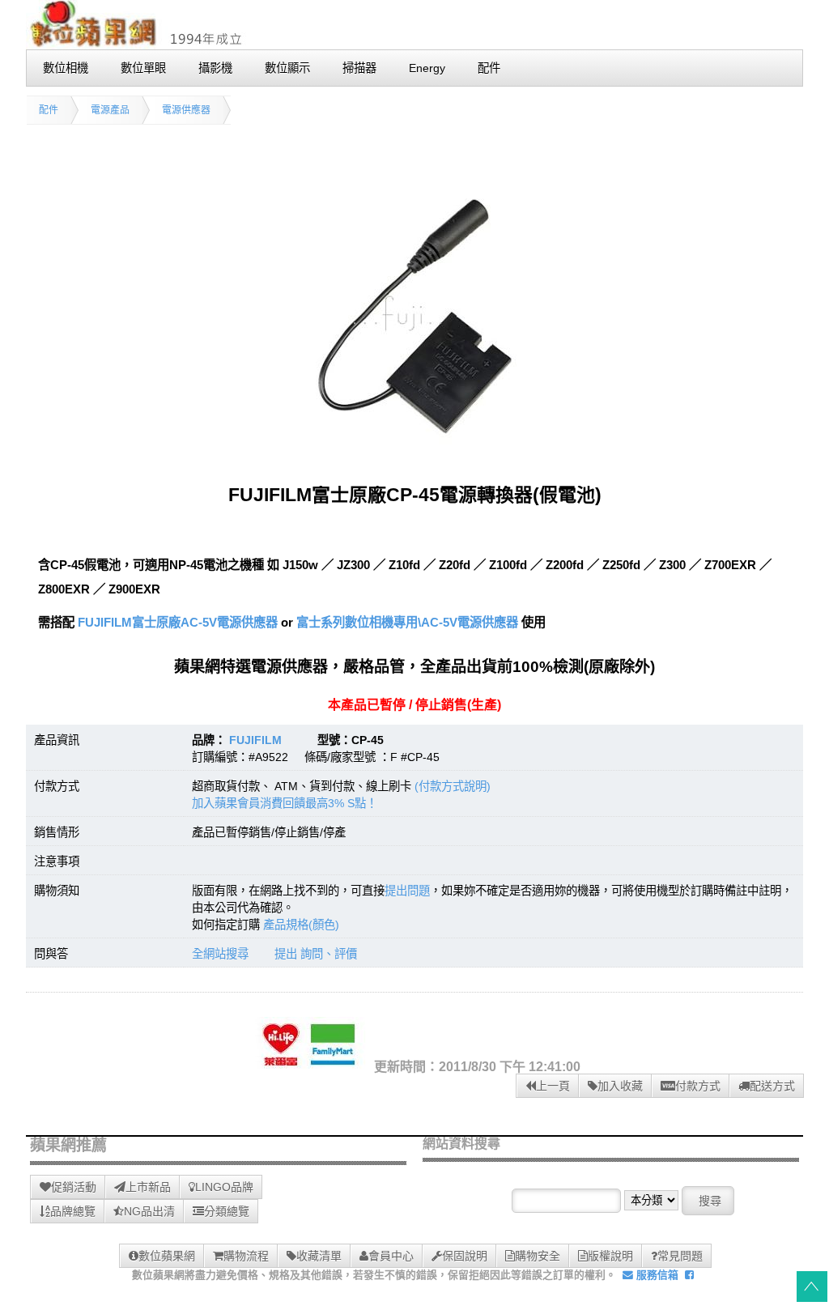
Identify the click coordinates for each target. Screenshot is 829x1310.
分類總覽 (226, 1211)
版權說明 (610, 1255)
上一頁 (553, 1085)
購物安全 (537, 1255)
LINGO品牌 (224, 1186)
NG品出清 (149, 1211)
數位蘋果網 (166, 1255)
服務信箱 (655, 1275)
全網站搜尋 (220, 953)
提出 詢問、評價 (315, 953)
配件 (48, 110)
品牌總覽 (73, 1211)
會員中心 (391, 1255)
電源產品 (110, 110)
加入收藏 (620, 1085)
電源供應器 (186, 110)
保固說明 (464, 1255)
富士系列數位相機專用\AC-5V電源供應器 (407, 622)
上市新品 (148, 1186)
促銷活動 (73, 1186)
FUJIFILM (255, 740)
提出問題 (407, 890)
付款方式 (698, 1085)
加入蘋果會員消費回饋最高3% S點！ (284, 803)
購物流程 (246, 1255)
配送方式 (772, 1085)
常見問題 (680, 1255)
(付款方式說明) (452, 786)
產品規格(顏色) (301, 924)
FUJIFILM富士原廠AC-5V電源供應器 (176, 622)
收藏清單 (319, 1255)
